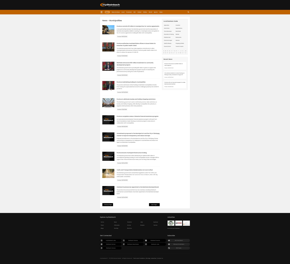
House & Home (167, 46)
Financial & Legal (168, 40)
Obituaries (116, 225)
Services (178, 40)
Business (156, 222)
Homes (129, 225)
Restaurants (178, 37)
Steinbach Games (133, 240)
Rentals (177, 34)
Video (161, 12)
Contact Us (160, 258)
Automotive (166, 28)
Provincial (129, 12)
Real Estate (178, 31)
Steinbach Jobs (155, 244)
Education (169, 34)
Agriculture (166, 25)
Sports (156, 12)
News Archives (116, 12)
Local (123, 12)
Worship (116, 228)
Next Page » (154, 204)
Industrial (178, 25)
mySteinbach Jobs (111, 240)
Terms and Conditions (139, 258)
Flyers (102, 225)
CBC (134, 12)
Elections (129, 228)
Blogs (102, 228)
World (150, 12)
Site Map (148, 258)
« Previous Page (108, 204)
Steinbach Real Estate (133, 244)
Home (102, 222)
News (115, 222)
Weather (129, 222)
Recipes (142, 225)
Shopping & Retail (180, 43)
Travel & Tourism (179, 46)
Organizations (179, 28)
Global (139, 12)
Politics (145, 12)
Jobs (141, 222)
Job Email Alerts (179, 240)
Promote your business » (174, 228)
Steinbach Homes (155, 240)
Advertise (153, 258)
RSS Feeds (178, 248)
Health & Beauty (167, 43)
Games (155, 225)
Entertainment (167, 37)
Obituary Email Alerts (178, 244)
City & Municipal (168, 31)
